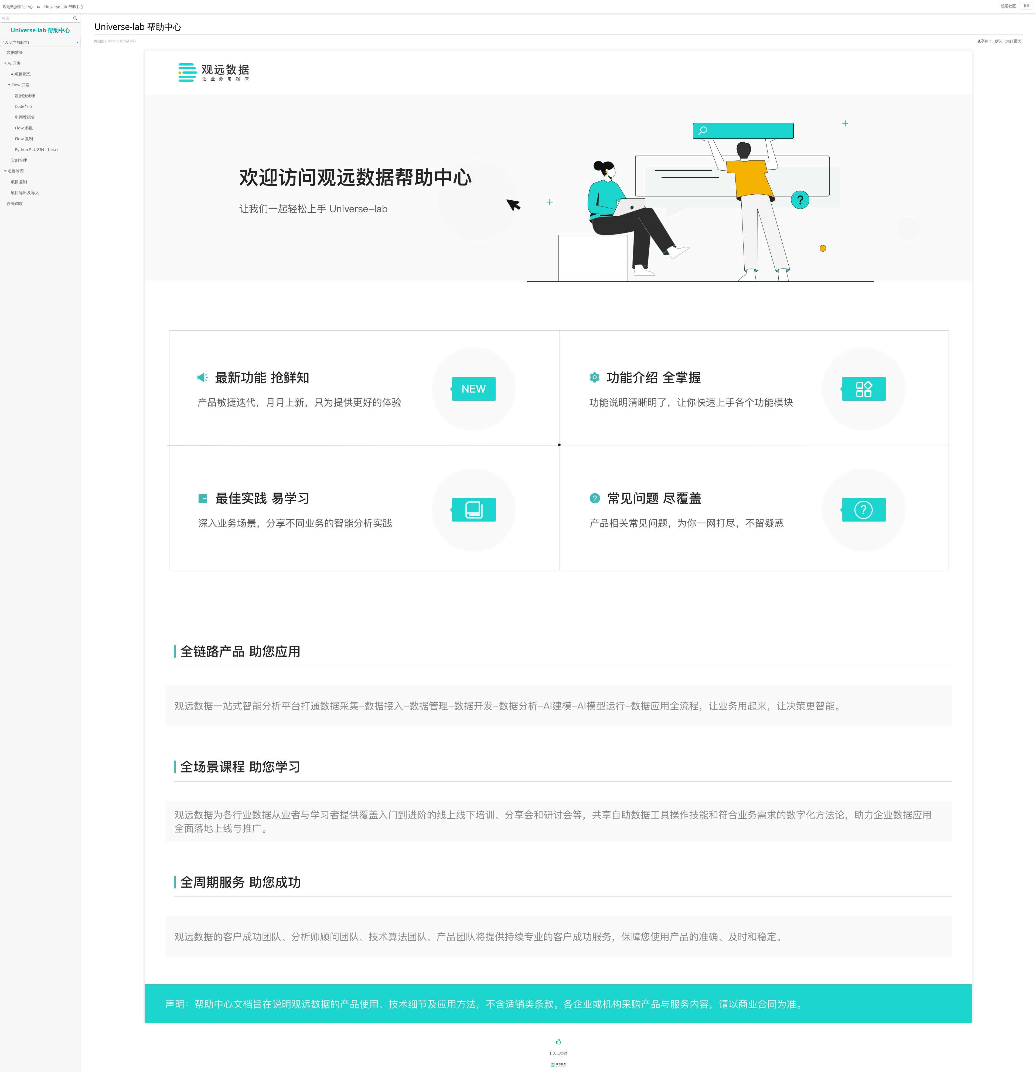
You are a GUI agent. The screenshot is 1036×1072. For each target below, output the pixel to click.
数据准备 (15, 52)
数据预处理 (25, 95)
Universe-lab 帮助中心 (63, 6)
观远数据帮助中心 (18, 6)
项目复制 (19, 181)
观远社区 (1008, 5)
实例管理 (19, 160)
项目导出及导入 (25, 192)
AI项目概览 (21, 74)
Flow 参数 (24, 127)
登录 (1026, 6)
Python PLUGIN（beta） (37, 149)
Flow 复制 (24, 138)
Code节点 (23, 106)
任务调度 (15, 203)
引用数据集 (25, 117)
